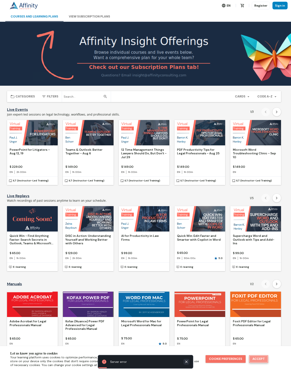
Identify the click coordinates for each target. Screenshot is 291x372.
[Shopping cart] (242, 5)
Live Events (17, 109)
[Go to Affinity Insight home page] (23, 5)
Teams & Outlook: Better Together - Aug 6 (83, 151)
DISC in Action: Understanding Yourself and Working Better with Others (88, 239)
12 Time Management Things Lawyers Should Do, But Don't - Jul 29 (144, 153)
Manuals (14, 284)
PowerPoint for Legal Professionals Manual (193, 323)
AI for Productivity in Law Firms (140, 238)
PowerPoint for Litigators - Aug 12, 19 (30, 151)
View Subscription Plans (89, 16)
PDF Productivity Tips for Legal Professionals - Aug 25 (198, 151)
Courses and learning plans (34, 16)
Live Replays (18, 196)
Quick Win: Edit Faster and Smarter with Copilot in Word (199, 238)
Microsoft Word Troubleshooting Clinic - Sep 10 (254, 153)
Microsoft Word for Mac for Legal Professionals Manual (141, 323)
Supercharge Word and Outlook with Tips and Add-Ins (253, 239)
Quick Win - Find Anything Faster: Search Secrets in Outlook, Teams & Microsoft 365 (30, 239)
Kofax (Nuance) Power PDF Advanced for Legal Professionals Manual (84, 325)
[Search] (105, 96)
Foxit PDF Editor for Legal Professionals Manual (252, 323)
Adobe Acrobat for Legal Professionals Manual (28, 323)
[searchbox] (82, 96)
